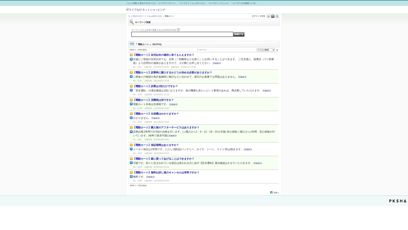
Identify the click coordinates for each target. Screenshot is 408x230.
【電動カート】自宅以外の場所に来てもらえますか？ (163, 55)
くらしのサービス (154, 16)
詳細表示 (217, 63)
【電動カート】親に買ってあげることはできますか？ (163, 158)
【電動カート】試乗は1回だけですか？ (155, 86)
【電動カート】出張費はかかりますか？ (156, 113)
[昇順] (277, 49)
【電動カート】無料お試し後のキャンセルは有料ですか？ (166, 172)
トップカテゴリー (136, 16)
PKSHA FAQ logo (397, 201)
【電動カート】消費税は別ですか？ (153, 100)
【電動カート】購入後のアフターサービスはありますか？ (166, 127)
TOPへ (276, 193)
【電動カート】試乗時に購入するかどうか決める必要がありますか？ (172, 72)
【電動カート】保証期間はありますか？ (156, 145)
